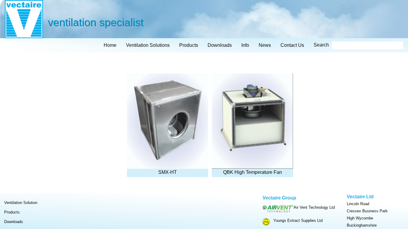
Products (12, 212)
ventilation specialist (95, 22)
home (110, 45)
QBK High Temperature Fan (252, 172)
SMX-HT (167, 172)
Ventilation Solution (20, 202)
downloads (220, 45)
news (265, 45)
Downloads (13, 221)
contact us (292, 45)
